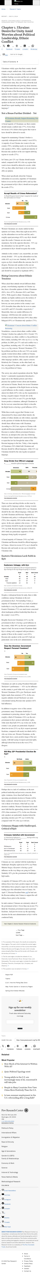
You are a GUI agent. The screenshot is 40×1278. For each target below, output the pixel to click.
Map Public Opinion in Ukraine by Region (19, 987)
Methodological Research (11, 1181)
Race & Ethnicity (8, 1142)
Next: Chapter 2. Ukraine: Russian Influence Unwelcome (20, 924)
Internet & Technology (10, 1172)
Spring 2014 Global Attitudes (15, 991)
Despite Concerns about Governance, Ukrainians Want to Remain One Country (18, 21)
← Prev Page (20, 930)
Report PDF (9, 975)
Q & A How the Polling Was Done (16, 983)
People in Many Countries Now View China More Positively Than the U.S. (20, 1088)
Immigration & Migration (11, 1137)
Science (4, 1168)
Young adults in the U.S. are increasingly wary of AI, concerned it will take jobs (20, 1080)
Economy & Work (8, 1163)
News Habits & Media (10, 1177)
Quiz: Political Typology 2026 (17, 1071)
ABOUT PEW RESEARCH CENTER (12, 1232)
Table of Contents (9, 62)
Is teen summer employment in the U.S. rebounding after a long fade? (20, 1096)
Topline (7, 979)
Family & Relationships (10, 1158)
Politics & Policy (7, 1128)
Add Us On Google (16, 54)
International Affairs (9, 1132)
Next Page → (20, 935)
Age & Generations (8, 1151)
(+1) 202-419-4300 (8, 1121)
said (26, 892)
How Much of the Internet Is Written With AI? (20, 1065)
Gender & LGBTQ (8, 1155)
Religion (5, 1146)
